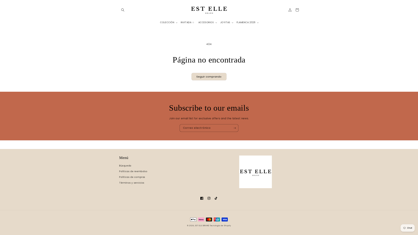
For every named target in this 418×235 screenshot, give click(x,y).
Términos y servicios (131, 182)
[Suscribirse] (234, 128)
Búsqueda (125, 165)
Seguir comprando (209, 76)
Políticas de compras (132, 177)
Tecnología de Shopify (220, 225)
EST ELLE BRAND (202, 225)
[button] (122, 10)
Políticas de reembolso (133, 171)
